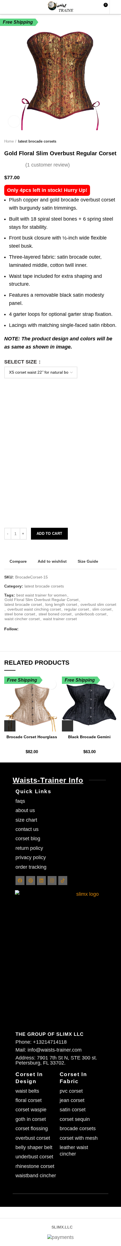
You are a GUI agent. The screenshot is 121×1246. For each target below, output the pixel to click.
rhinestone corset (34, 1166)
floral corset (28, 1100)
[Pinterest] (30, 880)
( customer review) (47, 165)
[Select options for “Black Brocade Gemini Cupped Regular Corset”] (67, 725)
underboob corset (90, 614)
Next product (114, 141)
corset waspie (30, 1109)
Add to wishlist (52, 561)
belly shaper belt (33, 1147)
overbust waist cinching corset (34, 609)
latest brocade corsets (37, 141)
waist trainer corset (60, 619)
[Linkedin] (41, 880)
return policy (29, 848)
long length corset (61, 604)
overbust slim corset (98, 604)
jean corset (72, 1100)
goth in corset (30, 1119)
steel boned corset (55, 614)
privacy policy (30, 857)
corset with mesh (79, 1138)
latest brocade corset (23, 604)
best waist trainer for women (41, 595)
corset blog (27, 838)
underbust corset (34, 1156)
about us (25, 810)
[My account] (115, 7)
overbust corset (32, 1138)
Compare (18, 561)
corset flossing (31, 1128)
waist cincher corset (22, 619)
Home (9, 141)
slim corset (101, 609)
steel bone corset (20, 614)
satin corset (73, 1109)
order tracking (30, 867)
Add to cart (49, 533)
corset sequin (75, 1119)
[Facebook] (19, 880)
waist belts (27, 1091)
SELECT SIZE (21, 361)
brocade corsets (78, 1128)
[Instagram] (52, 880)
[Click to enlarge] (14, 121)
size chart (26, 820)
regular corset (76, 609)
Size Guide (88, 561)
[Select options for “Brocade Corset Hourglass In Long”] (9, 725)
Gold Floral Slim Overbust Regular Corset (42, 599)
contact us (27, 829)
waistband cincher (35, 1175)
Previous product (103, 141)
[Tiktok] (62, 880)
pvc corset (71, 1091)
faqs (20, 801)
